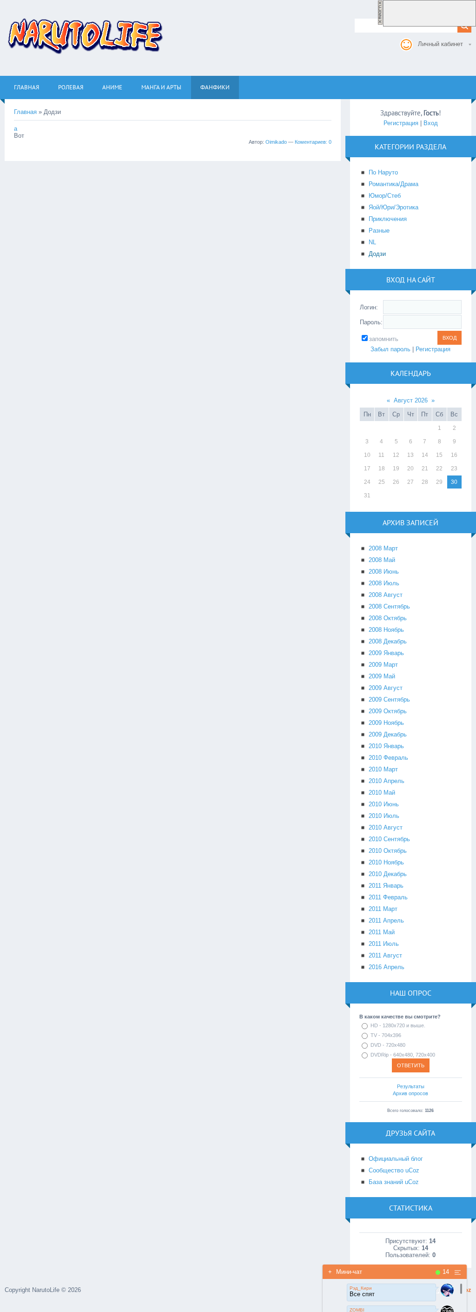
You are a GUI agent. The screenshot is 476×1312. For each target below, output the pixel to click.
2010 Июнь (384, 804)
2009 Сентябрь (389, 699)
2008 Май (382, 559)
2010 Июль (384, 815)
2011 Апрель (386, 920)
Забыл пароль (390, 349)
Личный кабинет (440, 43)
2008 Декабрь (388, 641)
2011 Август (385, 955)
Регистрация (400, 123)
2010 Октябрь (388, 850)
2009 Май (382, 676)
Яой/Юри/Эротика (393, 207)
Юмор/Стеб (385, 195)
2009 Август (386, 687)
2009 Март (383, 664)
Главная (25, 111)
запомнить (383, 338)
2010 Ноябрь (386, 862)
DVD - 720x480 (387, 1045)
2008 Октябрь (388, 618)
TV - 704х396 (385, 1035)
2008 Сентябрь (389, 606)
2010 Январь (386, 746)
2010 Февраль (388, 757)
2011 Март (383, 908)
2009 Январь (386, 652)
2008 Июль (384, 583)
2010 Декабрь (388, 873)
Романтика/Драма (393, 184)
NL (372, 242)
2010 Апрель (386, 780)
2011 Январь (386, 885)
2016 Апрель (386, 967)
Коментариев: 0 (313, 142)
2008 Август (386, 594)
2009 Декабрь (388, 734)
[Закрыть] (380, 23)
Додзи (377, 253)
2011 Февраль (388, 897)
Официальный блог (396, 1158)
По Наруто (383, 172)
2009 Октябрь (388, 711)
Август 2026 (411, 400)
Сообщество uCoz (394, 1170)
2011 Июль (384, 943)
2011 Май (382, 932)
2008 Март (383, 548)
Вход (430, 123)
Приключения (388, 218)
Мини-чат (345, 1271)
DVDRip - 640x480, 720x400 (402, 1055)
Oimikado (276, 142)
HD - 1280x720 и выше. (397, 1025)
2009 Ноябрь (386, 722)
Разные (379, 230)
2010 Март (383, 769)
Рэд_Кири (361, 1288)
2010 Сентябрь (389, 839)
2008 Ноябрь (386, 629)
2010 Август (386, 827)
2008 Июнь (384, 571)
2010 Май (382, 792)
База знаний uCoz (394, 1181)
